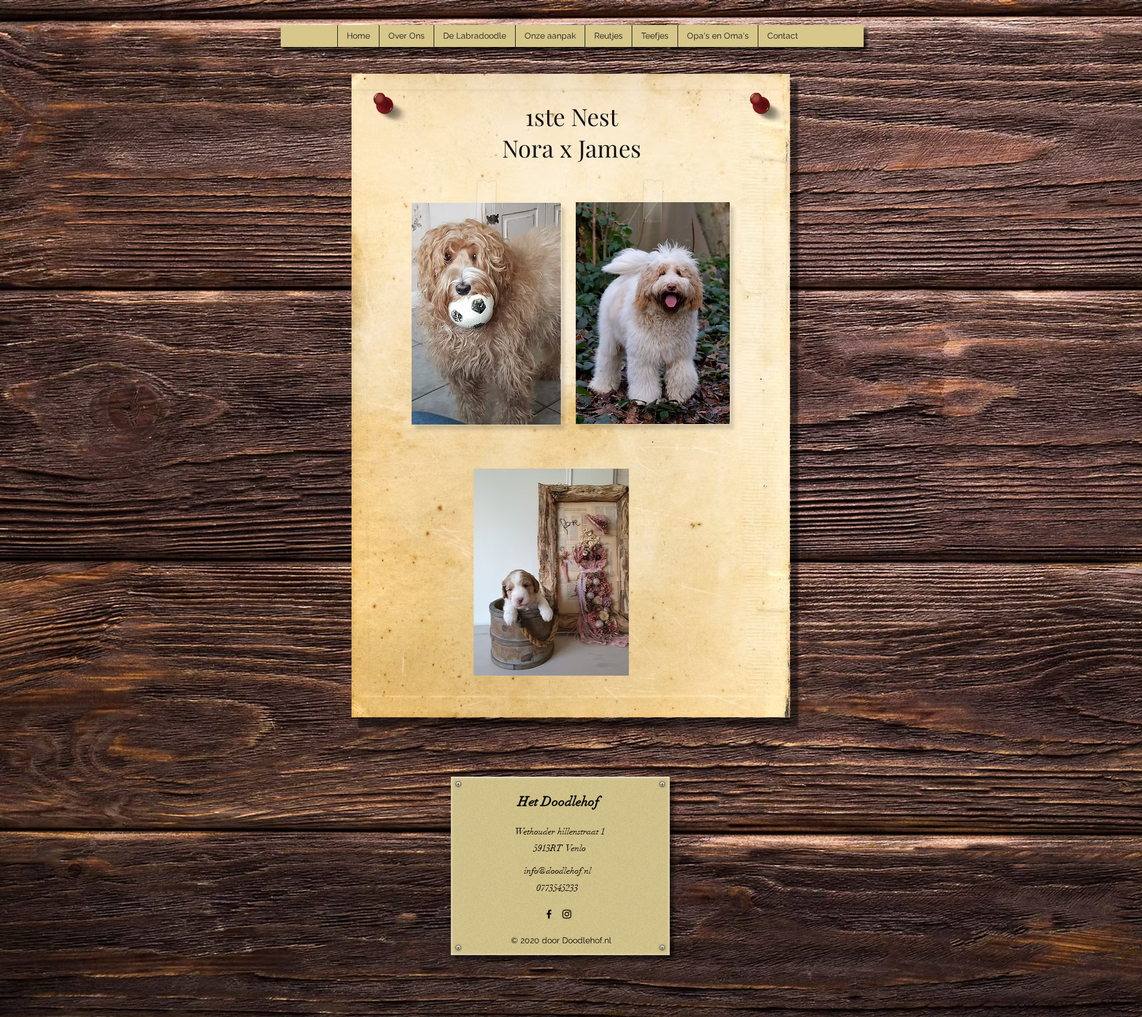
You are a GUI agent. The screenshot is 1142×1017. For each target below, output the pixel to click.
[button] (565, 572)
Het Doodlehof (558, 801)
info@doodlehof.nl (557, 870)
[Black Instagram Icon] (567, 914)
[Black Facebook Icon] (549, 914)
